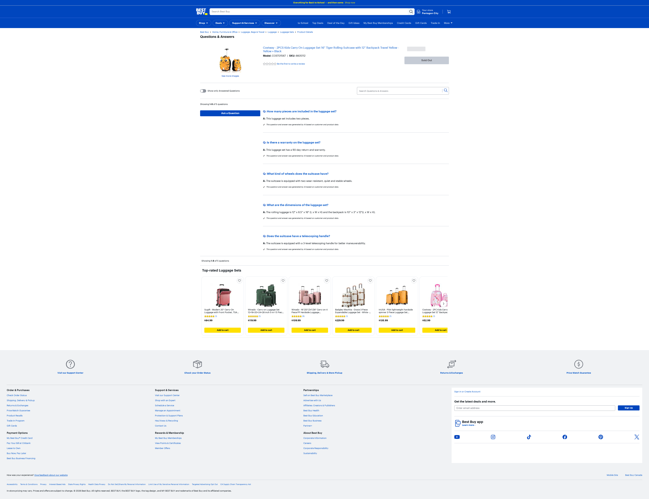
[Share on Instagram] (493, 437)
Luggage (272, 32)
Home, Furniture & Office (224, 32)
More (447, 23)
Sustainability (310, 453)
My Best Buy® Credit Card (19, 438)
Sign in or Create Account (467, 391)
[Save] (239, 280)
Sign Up (629, 407)
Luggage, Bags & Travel (252, 32)
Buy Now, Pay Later (16, 453)
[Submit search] (411, 11)
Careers (307, 443)
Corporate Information (315, 438)
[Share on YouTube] (457, 437)
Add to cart (223, 330)
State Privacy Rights (77, 484)
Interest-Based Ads (57, 484)
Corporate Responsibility (315, 448)
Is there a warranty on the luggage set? (293, 142)
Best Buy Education (313, 415)
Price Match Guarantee (18, 410)
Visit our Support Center (167, 395)
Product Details (305, 32)
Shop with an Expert (165, 400)
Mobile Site (612, 475)
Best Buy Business (312, 420)
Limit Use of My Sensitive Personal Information (168, 484)
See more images (230, 76)
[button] (203, 23)
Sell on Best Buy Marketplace (317, 395)
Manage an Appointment (167, 410)
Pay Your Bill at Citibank (19, 443)
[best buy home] (202, 11)
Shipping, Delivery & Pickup (21, 400)
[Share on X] (637, 437)
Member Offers (162, 448)
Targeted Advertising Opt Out (205, 484)
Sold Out (426, 60)
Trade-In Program (16, 420)
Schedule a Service (164, 405)
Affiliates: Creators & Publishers (319, 405)
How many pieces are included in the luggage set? (301, 111)
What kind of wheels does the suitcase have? (298, 173)
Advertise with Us (312, 400)
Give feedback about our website (51, 475)
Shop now (350, 2)
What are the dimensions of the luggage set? (297, 205)
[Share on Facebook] (565, 437)
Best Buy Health (311, 410)
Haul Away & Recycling (166, 420)
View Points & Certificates (168, 443)
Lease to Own (13, 448)
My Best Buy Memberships (168, 438)
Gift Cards (12, 425)
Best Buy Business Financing (21, 458)
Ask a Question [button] (230, 113)
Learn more (468, 425)
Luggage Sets (287, 32)
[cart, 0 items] (449, 12)
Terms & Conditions (29, 484)
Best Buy (204, 32)
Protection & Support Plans (169, 415)
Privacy (43, 484)
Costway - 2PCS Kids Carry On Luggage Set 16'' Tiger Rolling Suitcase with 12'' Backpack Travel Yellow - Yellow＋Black (331, 49)
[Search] (446, 90)
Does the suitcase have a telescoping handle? (298, 236)
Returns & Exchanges (17, 405)
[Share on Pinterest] (601, 437)
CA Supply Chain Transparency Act (235, 484)
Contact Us (160, 425)
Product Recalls (14, 415)
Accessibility (12, 484)
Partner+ (307, 425)
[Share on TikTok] (529, 437)
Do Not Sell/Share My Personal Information (127, 484)
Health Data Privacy (96, 484)
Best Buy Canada (633, 475)
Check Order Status (17, 395)
